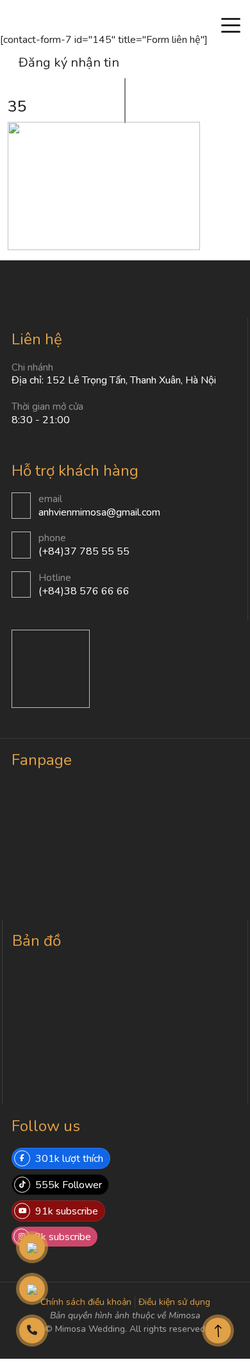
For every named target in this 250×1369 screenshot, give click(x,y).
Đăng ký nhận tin (69, 62)
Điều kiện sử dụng (174, 1302)
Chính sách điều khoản (85, 1302)
